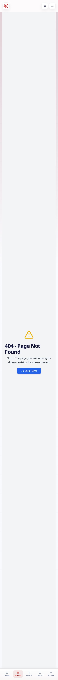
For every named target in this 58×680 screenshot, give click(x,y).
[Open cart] (44, 6)
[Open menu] (52, 6)
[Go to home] (6, 5)
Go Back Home (29, 370)
